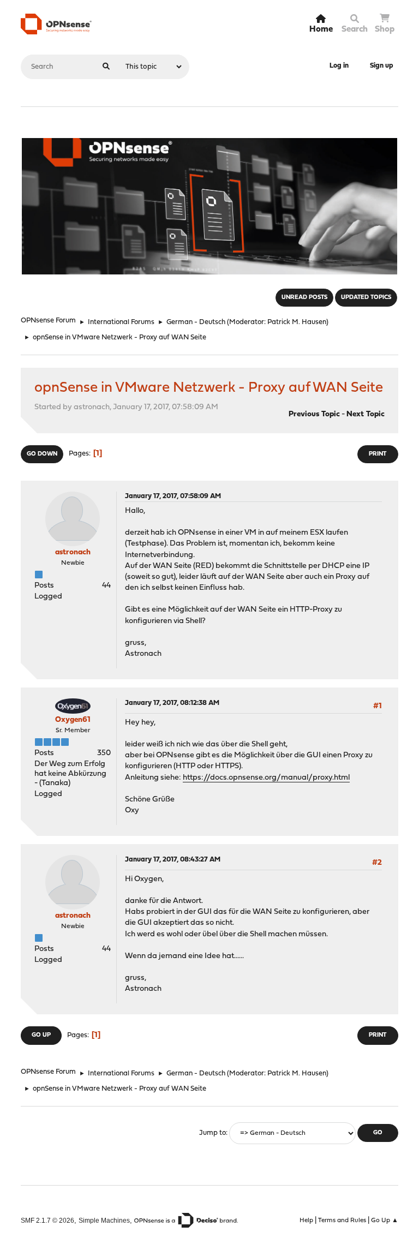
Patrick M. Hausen (296, 322)
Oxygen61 (73, 720)
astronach (73, 552)
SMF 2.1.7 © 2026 (47, 1220)
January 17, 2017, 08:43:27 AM (172, 859)
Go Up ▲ (384, 1220)
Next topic (365, 414)
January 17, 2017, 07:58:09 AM (173, 496)
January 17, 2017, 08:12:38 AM (172, 703)
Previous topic (314, 414)
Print (377, 454)
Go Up (41, 1035)
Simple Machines (104, 1220)
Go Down (42, 454)
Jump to (212, 1133)
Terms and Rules (342, 1220)
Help (306, 1220)
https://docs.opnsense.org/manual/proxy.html (266, 778)
